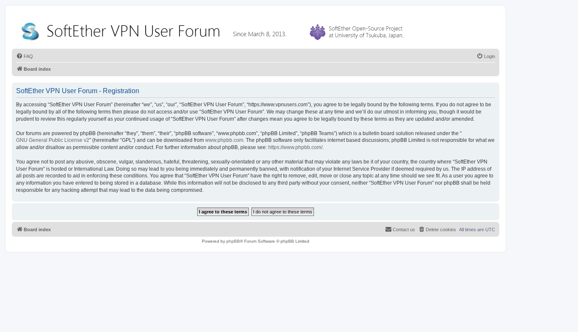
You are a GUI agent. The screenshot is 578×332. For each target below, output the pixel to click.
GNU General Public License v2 (52, 140)
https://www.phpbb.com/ (295, 147)
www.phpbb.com (224, 140)
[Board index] (214, 29)
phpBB (233, 241)
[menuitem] (24, 56)
